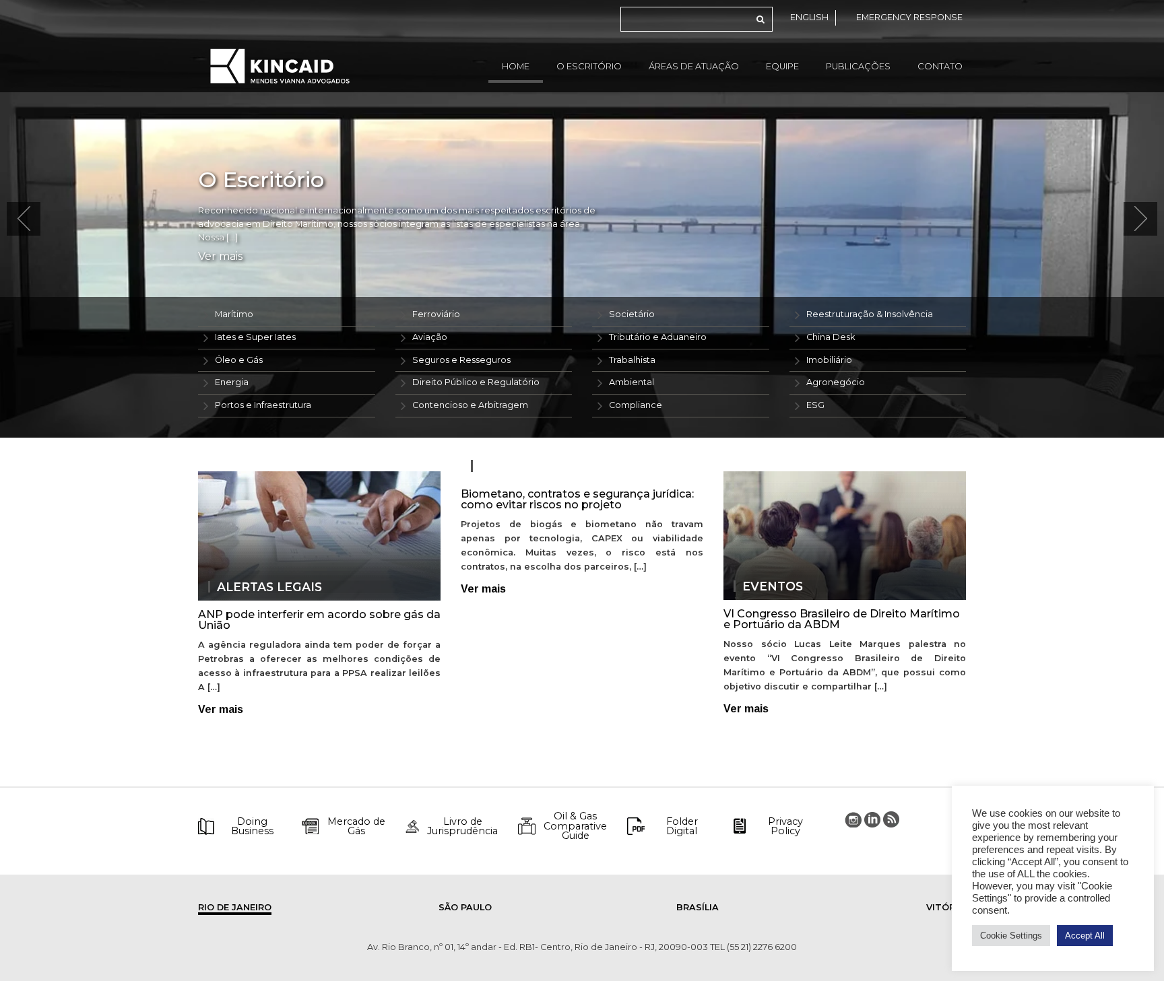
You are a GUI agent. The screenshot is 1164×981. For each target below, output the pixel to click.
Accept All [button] (1085, 936)
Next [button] (1140, 219)
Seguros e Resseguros (461, 360)
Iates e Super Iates (255, 337)
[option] (582, 219)
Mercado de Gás (356, 826)
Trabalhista (632, 360)
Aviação (429, 337)
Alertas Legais (269, 587)
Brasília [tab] (697, 907)
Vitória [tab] (945, 907)
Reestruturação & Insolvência (869, 314)
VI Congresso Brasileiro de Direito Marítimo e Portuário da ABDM (841, 619)
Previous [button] (23, 219)
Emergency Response (909, 17)
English (809, 17)
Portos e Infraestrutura (263, 405)
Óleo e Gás (239, 360)
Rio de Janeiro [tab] (234, 907)
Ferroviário (436, 314)
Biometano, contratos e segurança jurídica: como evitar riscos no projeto (577, 499)
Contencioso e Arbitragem (470, 405)
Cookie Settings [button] (1011, 936)
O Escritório (589, 66)
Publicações (858, 66)
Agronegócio (835, 382)
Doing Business (252, 826)
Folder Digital (682, 826)
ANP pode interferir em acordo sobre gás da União (319, 620)
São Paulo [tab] (465, 907)
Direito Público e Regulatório (476, 382)
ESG (815, 405)
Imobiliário (829, 360)
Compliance (635, 405)
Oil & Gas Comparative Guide (575, 825)
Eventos (772, 586)
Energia (232, 382)
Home (515, 66)
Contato (940, 66)
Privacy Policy (785, 826)
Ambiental (631, 382)
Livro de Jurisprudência (462, 826)
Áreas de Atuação (694, 66)
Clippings (514, 466)
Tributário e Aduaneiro (658, 337)
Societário (632, 314)
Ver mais (220, 256)
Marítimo (234, 314)
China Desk (830, 337)
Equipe (782, 66)
